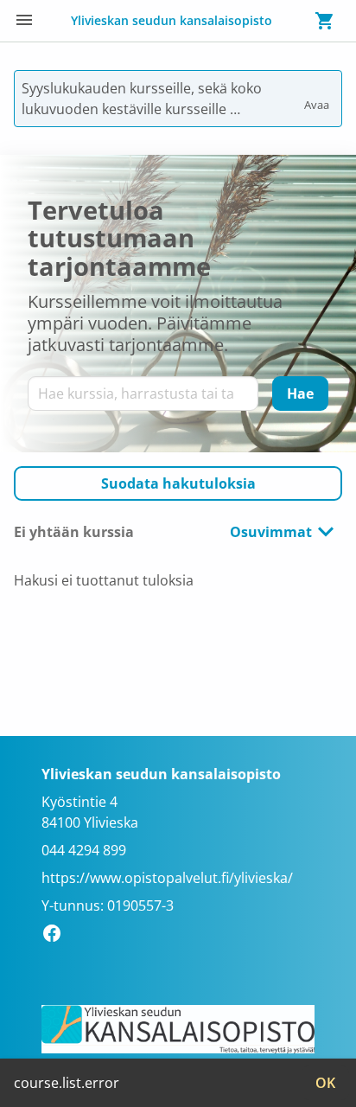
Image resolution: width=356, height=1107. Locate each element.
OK (325, 1082)
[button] (178, 483)
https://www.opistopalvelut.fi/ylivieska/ (167, 877)
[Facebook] (56, 935)
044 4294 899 (83, 850)
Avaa (318, 96)
